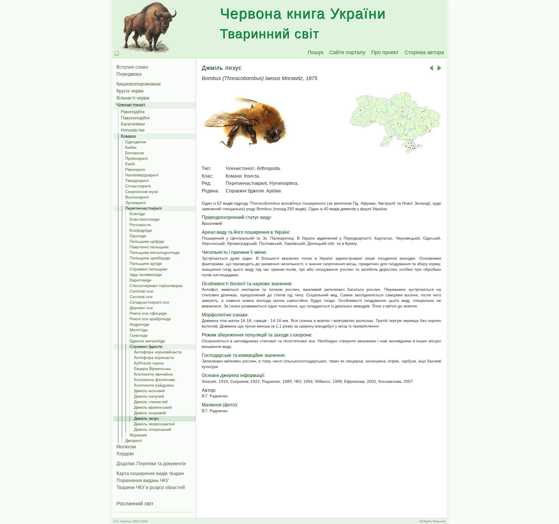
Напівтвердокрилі (141, 175)
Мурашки (138, 435)
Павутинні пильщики (149, 247)
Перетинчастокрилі (143, 208)
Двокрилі (133, 440)
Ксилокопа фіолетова (154, 379)
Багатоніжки (133, 123)
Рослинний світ (134, 504)
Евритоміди (140, 280)
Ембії (130, 164)
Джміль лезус (146, 418)
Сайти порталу (347, 52)
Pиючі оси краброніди (150, 318)
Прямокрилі (136, 158)
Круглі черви (130, 90)
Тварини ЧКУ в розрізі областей (150, 487)
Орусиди (138, 235)
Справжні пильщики (148, 269)
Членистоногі (130, 104)
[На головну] (116, 53)
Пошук (315, 52)
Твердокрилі (136, 180)
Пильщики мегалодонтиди (155, 252)
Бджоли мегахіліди (147, 341)
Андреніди (139, 324)
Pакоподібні (132, 111)
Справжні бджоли (146, 346)
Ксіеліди (137, 213)
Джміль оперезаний (152, 429)
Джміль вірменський (153, 407)
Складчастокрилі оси (149, 302)
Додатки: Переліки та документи (151, 463)
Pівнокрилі (135, 169)
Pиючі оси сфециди (148, 313)
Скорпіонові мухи (141, 191)
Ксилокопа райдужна (154, 385)
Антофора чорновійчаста (158, 352)
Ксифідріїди (141, 230)
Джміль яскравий (150, 412)
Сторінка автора (424, 52)
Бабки (131, 147)
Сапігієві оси (141, 291)
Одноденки (135, 141)
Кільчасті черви (132, 97)
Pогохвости (140, 224)
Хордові (125, 453)
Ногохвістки (132, 130)
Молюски (126, 446)
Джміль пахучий (149, 396)
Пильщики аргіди (146, 263)
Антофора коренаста (154, 357)
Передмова (128, 74)
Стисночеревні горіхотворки (156, 285)
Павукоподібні (135, 117)
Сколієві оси (141, 296)
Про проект (385, 52)
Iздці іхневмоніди (146, 274)
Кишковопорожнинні (138, 84)
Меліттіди (139, 330)
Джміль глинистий (151, 401)
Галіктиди (139, 335)
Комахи (128, 136)
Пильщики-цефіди (147, 241)
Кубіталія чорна (149, 363)
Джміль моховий (149, 390)
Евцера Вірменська (152, 368)
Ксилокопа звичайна (153, 374)
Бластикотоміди (145, 219)
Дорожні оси (141, 307)
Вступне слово (132, 67)
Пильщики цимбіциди (150, 258)
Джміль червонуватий (154, 424)
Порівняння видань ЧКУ (142, 480)
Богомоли (134, 153)
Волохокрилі (137, 197)
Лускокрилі (135, 202)
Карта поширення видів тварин (150, 473)
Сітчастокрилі (138, 186)
